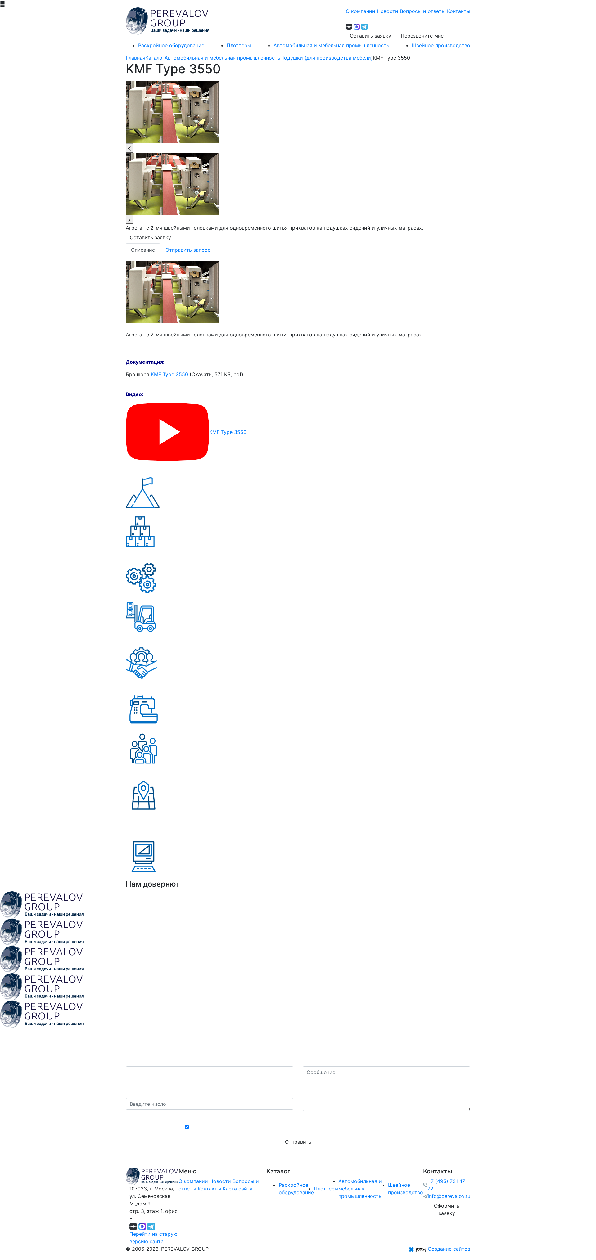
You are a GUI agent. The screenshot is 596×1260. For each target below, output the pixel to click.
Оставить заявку (370, 36)
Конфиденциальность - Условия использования (298, 1116)
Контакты (209, 1189)
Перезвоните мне (422, 36)
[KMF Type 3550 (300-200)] (172, 292)
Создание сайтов (449, 1249)
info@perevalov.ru (449, 1196)
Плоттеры (326, 1189)
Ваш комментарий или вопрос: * (343, 1060)
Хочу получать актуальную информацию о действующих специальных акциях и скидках (301, 1127)
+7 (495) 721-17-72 (447, 1185)
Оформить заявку (446, 1209)
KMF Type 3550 (169, 374)
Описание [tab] (143, 250)
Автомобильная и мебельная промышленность (360, 1188)
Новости (220, 1181)
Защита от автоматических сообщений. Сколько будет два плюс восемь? (206, 1088)
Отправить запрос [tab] (187, 250)
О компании (193, 1181)
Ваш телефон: (144, 1060)
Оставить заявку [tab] (150, 237)
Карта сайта (237, 1189)
